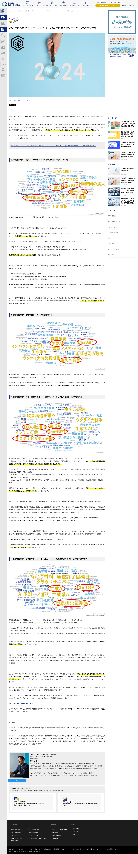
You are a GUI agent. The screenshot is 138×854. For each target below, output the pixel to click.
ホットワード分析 (28, 6)
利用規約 (11, 849)
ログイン (107, 5)
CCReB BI (55, 838)
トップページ (12, 11)
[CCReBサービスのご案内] (3, 75)
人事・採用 (111, 254)
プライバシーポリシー (24, 849)
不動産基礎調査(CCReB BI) (37, 838)
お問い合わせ (47, 849)
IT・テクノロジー (113, 232)
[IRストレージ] (3, 23)
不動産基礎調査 (86, 6)
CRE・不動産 (112, 216)
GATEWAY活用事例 (113, 249)
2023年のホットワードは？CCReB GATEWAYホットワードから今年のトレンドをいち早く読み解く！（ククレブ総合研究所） (53, 146)
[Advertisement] (122, 87)
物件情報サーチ (74, 6)
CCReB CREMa (56, 835)
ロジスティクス (112, 227)
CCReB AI (55, 832)
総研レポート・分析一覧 (23, 11)
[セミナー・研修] (3, 53)
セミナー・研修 (34, 835)
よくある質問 (75, 831)
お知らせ (74, 834)
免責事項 (37, 849)
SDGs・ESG (111, 238)
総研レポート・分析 (52, 6)
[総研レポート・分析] (3, 29)
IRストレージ (40, 6)
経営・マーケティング (37, 11)
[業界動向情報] (3, 35)
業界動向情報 (64, 6)
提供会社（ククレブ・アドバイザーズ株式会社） (101, 849)
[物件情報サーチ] (3, 47)
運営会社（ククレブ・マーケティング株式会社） (68, 849)
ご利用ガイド (75, 829)
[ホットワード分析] (3, 17)
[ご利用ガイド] (3, 69)
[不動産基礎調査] (3, 59)
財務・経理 (111, 243)
